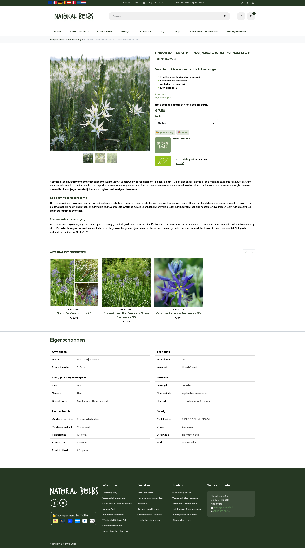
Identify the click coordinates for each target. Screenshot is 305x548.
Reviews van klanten (148, 509)
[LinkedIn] (252, 2)
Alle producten (57, 39)
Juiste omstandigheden (184, 503)
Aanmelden (241, 16)
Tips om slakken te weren (185, 498)
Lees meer (161, 93)
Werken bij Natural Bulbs (115, 520)
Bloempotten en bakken (185, 514)
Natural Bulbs (109, 509)
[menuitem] (57, 31)
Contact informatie (112, 525)
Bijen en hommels (181, 520)
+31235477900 (221, 511)
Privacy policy (109, 492)
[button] (55, 101)
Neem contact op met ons (190, 2)
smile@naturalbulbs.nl (225, 507)
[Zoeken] (225, 16)
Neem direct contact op (115, 531)
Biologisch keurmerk (113, 514)
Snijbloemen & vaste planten (187, 509)
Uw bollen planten (181, 492)
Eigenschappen (163, 97)
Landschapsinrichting (148, 520)
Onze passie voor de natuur (117, 503)
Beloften (142, 503)
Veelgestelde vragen (113, 498)
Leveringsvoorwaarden (150, 498)
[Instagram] (242, 2)
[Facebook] (247, 2)
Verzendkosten (145, 492)
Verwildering (74, 39)
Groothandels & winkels (149, 514)
